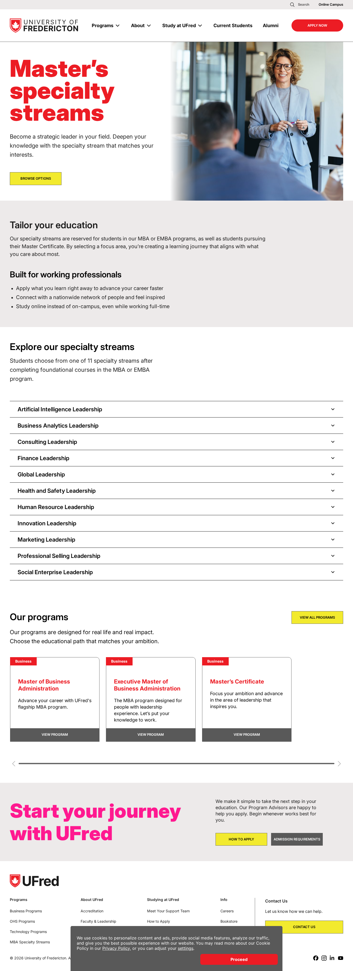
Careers (227, 911)
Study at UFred (179, 25)
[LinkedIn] (332, 958)
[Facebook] (315, 958)
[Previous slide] (14, 764)
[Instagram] (324, 958)
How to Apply (158, 921)
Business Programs (26, 911)
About (138, 25)
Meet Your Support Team (168, 911)
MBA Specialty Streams (30, 942)
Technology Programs (28, 931)
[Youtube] (340, 958)
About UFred (92, 899)
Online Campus (331, 4)
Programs (102, 25)
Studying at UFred (163, 899)
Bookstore (228, 921)
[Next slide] (339, 764)
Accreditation (92, 911)
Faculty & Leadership (98, 921)
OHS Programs (22, 921)
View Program (55, 734)
